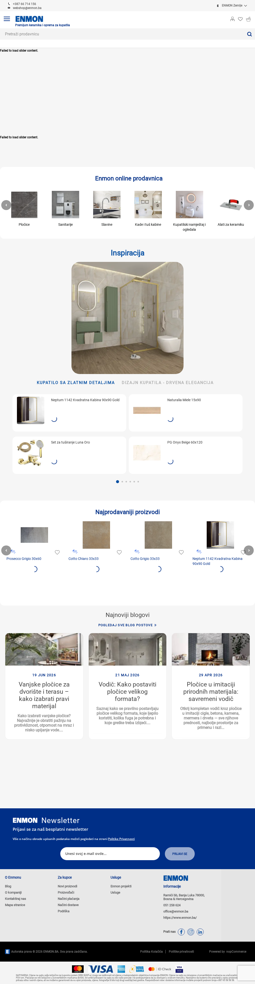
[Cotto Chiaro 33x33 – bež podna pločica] (96, 535)
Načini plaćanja (68, 899)
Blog (8, 886)
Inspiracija (127, 252)
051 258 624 (172, 905)
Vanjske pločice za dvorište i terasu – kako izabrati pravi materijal (44, 695)
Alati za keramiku (231, 225)
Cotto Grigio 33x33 (145, 559)
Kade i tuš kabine (148, 225)
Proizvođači (66, 892)
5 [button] (134, 481)
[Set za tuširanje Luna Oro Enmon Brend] (30, 452)
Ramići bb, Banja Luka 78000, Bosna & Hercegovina (184, 897)
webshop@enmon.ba (27, 8)
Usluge (115, 892)
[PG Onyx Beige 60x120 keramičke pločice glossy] (147, 452)
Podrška (63, 911)
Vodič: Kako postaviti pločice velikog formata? (127, 691)
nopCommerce (235, 951)
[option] (69, 434)
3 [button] (126, 481)
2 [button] (122, 481)
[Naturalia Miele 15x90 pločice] (147, 410)
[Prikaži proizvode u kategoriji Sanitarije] (65, 204)
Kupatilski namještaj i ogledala (189, 227)
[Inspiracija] (127, 318)
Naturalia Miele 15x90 (184, 400)
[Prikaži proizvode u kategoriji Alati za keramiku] (231, 204)
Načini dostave (68, 905)
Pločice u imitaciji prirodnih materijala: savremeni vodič (210, 691)
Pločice (24, 225)
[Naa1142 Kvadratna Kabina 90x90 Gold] (30, 410)
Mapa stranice (15, 905)
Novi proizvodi (67, 886)
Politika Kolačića (151, 951)
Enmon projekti (121, 886)
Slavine (106, 225)
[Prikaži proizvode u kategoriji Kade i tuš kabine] (148, 204)
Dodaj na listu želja (57, 552)
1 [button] (117, 481)
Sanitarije (65, 225)
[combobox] (122, 34)
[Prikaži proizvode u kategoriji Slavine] (107, 204)
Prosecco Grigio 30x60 (23, 559)
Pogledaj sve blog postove (125, 625)
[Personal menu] (232, 18)
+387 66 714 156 (24, 4)
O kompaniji (13, 892)
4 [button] (130, 481)
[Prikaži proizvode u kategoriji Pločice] (24, 204)
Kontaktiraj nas (15, 899)
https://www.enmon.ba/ (180, 917)
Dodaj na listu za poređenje (13, 552)
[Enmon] (25, 820)
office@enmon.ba (175, 911)
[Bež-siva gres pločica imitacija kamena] (158, 535)
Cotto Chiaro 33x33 (83, 559)
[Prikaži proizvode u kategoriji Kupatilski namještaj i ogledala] (189, 204)
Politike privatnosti (121, 839)
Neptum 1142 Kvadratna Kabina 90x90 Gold (85, 400)
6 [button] (138, 481)
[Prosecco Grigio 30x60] (34, 535)
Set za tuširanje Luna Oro (70, 442)
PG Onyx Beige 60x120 (184, 442)
